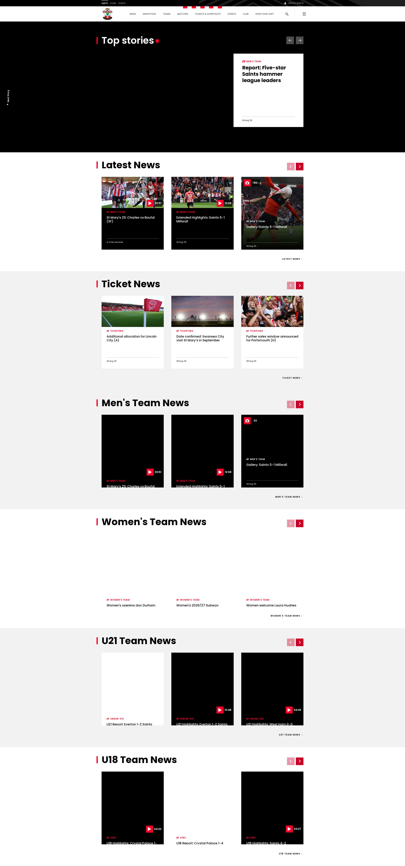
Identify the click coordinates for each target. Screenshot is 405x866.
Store (113, 3)
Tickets (122, 3)
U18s (113, 837)
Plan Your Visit (264, 14)
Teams (166, 14)
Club (246, 14)
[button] (8, 105)
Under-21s (117, 687)
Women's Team (120, 568)
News (133, 14)
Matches (182, 14)
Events (232, 14)
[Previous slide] (291, 166)
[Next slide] (299, 166)
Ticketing (117, 330)
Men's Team (253, 61)
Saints (105, 3)
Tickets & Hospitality (208, 14)
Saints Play (149, 14)
